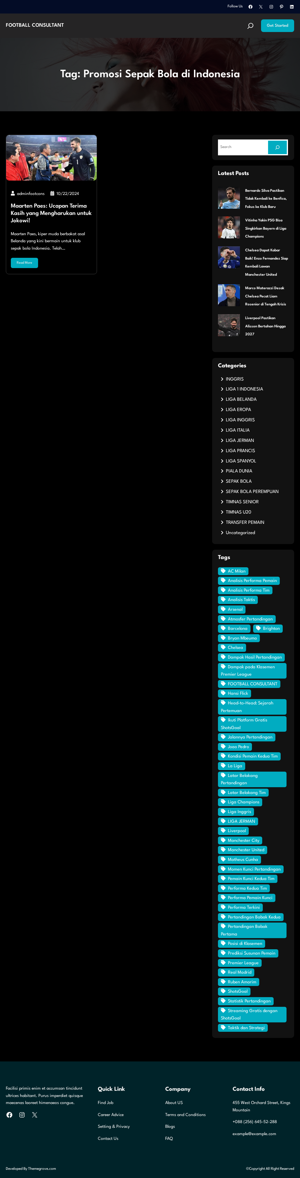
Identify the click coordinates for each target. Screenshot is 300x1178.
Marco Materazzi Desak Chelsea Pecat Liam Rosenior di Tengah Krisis (265, 296)
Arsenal (235, 609)
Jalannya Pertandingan (250, 737)
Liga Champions (243, 802)
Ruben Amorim (242, 982)
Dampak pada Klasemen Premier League (248, 671)
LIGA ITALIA (238, 430)
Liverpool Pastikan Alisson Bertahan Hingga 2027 (265, 326)
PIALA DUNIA (239, 471)
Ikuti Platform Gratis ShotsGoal (244, 724)
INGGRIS (235, 379)
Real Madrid (239, 972)
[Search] (277, 147)
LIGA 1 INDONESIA (244, 389)
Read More (24, 263)
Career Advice (111, 1115)
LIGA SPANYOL (241, 461)
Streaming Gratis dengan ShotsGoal (249, 1015)
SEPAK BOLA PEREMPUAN (252, 491)
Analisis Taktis (241, 600)
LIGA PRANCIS (240, 451)
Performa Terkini (244, 908)
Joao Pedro (238, 747)
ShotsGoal (238, 991)
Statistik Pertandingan (249, 1001)
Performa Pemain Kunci (250, 898)
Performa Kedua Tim (247, 888)
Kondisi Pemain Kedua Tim (253, 756)
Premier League (243, 963)
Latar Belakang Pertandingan (239, 780)
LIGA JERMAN (240, 440)
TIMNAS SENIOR (242, 502)
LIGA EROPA (238, 410)
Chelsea (235, 648)
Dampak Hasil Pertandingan (255, 657)
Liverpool (237, 831)
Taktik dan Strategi (246, 1028)
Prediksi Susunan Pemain (251, 953)
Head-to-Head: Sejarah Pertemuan (247, 707)
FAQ (169, 1139)
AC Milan (237, 571)
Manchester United (246, 850)
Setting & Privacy (114, 1127)
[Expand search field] (250, 26)
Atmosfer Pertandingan (250, 619)
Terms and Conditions (185, 1115)
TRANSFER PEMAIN (245, 522)
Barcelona (238, 629)
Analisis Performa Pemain (252, 581)
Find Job (105, 1103)
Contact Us (108, 1139)
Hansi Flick (238, 693)
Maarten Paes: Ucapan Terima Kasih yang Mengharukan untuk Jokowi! (51, 213)
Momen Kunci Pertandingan (254, 869)
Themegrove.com (42, 1169)
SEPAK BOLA (239, 481)
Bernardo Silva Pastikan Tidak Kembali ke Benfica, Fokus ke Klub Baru (266, 199)
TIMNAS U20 (238, 512)
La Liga (235, 766)
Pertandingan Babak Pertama (244, 931)
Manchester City (243, 841)
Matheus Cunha (243, 860)
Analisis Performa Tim (249, 590)
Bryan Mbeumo (242, 638)
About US (174, 1103)
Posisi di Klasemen (245, 944)
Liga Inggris (239, 812)
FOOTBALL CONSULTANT (35, 25)
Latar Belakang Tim (247, 793)
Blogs (170, 1127)
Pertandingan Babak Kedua (254, 917)
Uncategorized (240, 533)
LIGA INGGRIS (240, 420)
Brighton (271, 629)
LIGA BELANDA (241, 399)
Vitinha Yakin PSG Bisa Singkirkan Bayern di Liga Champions (265, 228)
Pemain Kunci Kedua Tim (251, 879)
